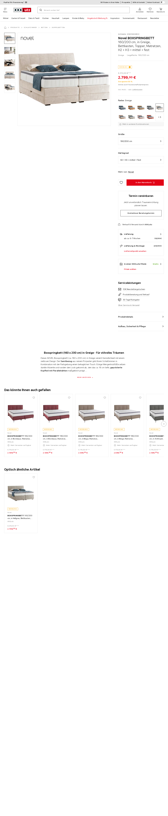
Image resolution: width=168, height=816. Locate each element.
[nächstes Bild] (163, 424)
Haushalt (55, 18)
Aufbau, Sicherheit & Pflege (132, 326)
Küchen (46, 18)
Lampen (65, 18)
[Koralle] (150, 117)
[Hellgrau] (131, 117)
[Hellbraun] (122, 117)
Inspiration (115, 18)
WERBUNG (123, 67)
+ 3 (159, 117)
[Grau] (150, 108)
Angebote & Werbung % (97, 18)
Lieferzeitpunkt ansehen (135, 251)
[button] (9, 38)
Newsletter (154, 18)
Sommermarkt (129, 18)
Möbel (5, 18)
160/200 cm (126, 141)
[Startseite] (5, 27)
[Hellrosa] (141, 117)
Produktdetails (125, 316)
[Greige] (160, 108)
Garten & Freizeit (18, 18)
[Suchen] (41, 10)
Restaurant (142, 18)
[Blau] (122, 108)
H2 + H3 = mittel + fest (130, 160)
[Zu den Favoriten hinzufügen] (121, 182)
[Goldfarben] (141, 108)
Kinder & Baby (78, 18)
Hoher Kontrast (153, 2)
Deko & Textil (33, 18)
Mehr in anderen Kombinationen (135, 124)
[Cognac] (131, 108)
